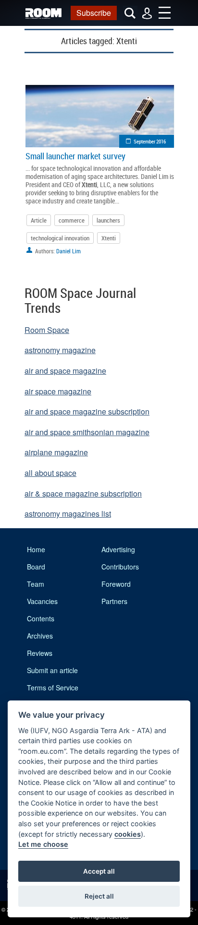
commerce (72, 220)
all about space (50, 472)
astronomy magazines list (68, 513)
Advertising (118, 549)
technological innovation (60, 238)
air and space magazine (65, 370)
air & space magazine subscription (83, 493)
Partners (114, 601)
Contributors (120, 566)
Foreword (116, 584)
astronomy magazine (60, 350)
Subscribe (93, 12)
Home (36, 549)
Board (36, 566)
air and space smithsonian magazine (87, 432)
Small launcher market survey (75, 156)
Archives (40, 636)
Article (39, 220)
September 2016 (150, 141)
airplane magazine (56, 452)
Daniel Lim (68, 251)
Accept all (99, 871)
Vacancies (42, 601)
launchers (108, 220)
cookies (127, 834)
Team (35, 584)
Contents (40, 618)
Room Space (47, 329)
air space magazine (58, 391)
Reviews (39, 653)
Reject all (99, 896)
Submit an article (52, 670)
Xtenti (108, 238)
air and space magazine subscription (87, 411)
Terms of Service (52, 687)
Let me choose (43, 844)
